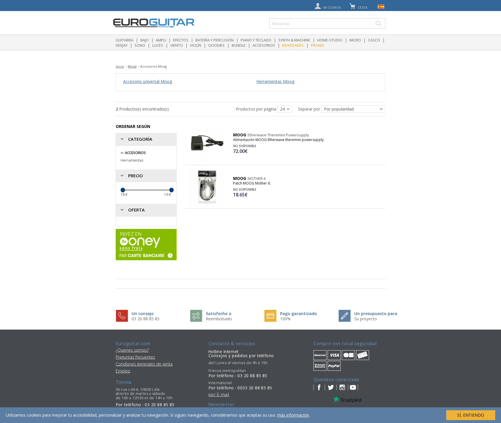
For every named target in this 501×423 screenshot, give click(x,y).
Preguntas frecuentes (135, 357)
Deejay (122, 45)
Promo (317, 45)
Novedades (293, 45)
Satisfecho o (218, 313)
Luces (157, 45)
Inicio (120, 66)
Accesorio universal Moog (147, 81)
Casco (374, 40)
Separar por (309, 109)
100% (285, 318)
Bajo (144, 40)
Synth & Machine (294, 40)
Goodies (216, 45)
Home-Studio (329, 40)
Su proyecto (365, 318)
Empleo (123, 371)
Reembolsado (219, 318)
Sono (140, 45)
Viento (176, 45)
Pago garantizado (298, 313)
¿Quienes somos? (132, 350)
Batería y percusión (214, 40)
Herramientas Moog (275, 81)
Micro (355, 40)
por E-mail (218, 394)
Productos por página (256, 109)
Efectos (180, 40)
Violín (195, 45)
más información (293, 415)
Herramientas (132, 160)
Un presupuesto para (375, 313)
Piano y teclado (256, 40)
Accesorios (264, 45)
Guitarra (124, 40)
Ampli (161, 40)
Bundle (239, 45)
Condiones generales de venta (144, 364)
